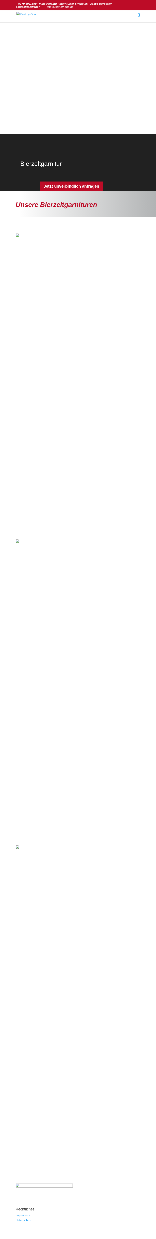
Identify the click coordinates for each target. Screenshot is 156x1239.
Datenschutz (24, 1220)
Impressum (23, 1215)
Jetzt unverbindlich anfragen (71, 186)
